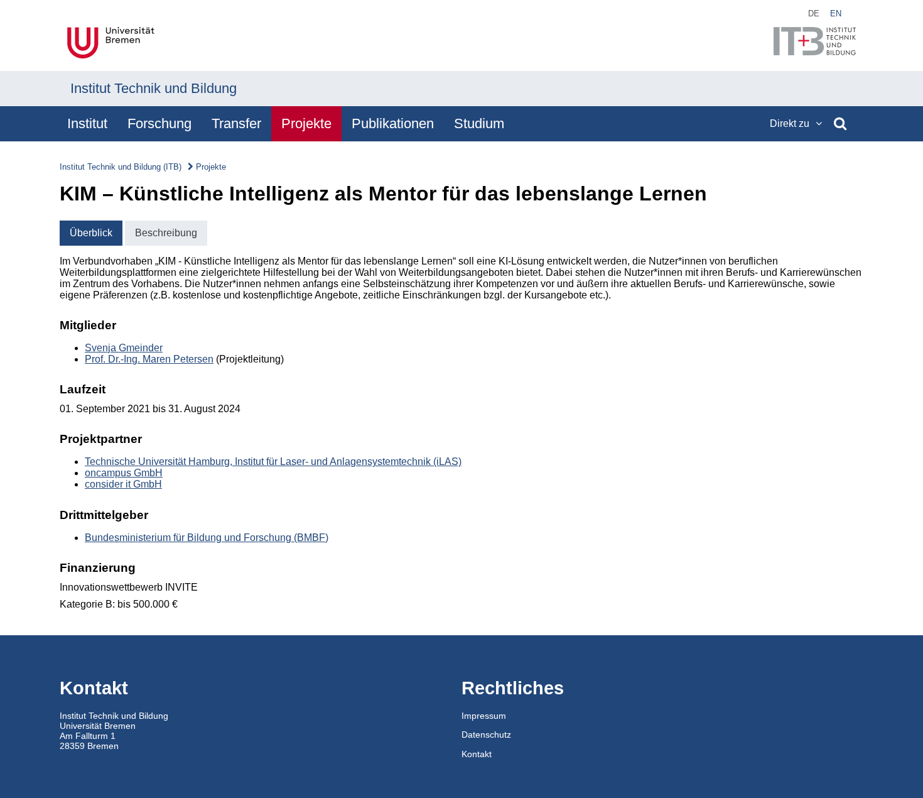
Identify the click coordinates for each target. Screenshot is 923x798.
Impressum (484, 716)
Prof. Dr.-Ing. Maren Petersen (149, 359)
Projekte (211, 167)
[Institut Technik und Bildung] (815, 42)
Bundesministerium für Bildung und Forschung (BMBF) (206, 537)
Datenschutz (486, 735)
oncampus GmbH (124, 472)
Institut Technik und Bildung (153, 88)
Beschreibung (166, 232)
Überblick (91, 232)
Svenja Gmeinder (124, 347)
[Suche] (840, 123)
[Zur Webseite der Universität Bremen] (110, 44)
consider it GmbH (123, 484)
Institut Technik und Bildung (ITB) (120, 167)
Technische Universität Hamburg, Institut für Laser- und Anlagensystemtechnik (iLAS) (273, 461)
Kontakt (477, 754)
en (835, 13)
